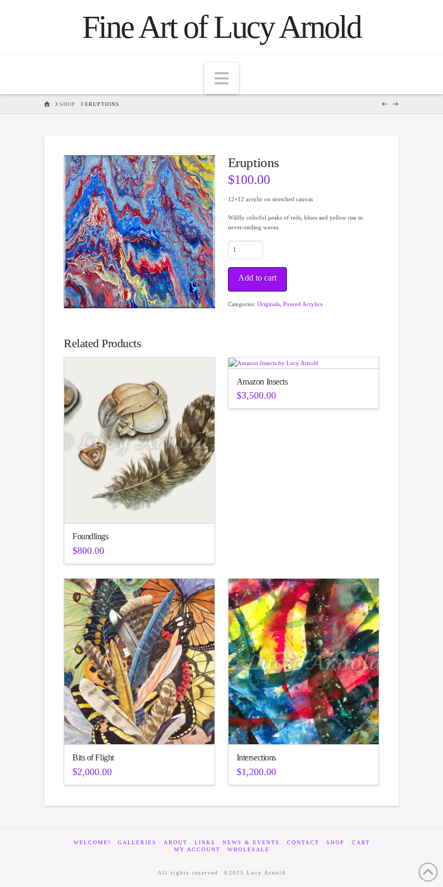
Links (205, 842)
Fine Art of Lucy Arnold (221, 27)
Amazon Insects (262, 381)
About (175, 842)
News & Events (251, 842)
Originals (268, 304)
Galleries (137, 842)
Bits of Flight (93, 757)
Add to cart (257, 277)
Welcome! (92, 842)
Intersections (256, 757)
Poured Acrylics (303, 304)
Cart (361, 842)
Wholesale (248, 849)
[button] (221, 78)
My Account (197, 849)
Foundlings (90, 536)
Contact (303, 842)
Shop (335, 842)
